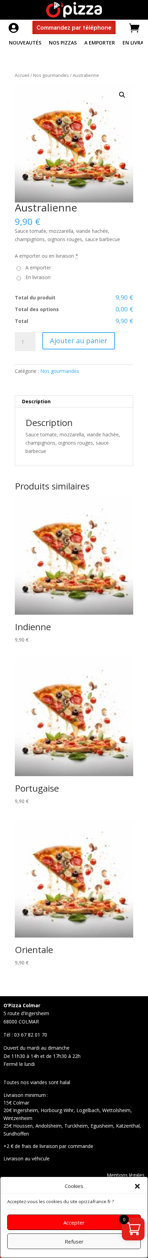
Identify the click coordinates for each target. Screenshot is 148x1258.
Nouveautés (25, 43)
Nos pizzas (63, 43)
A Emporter (99, 43)
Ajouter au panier (78, 340)
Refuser (74, 1241)
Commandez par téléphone (74, 27)
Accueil (22, 75)
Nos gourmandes (51, 75)
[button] (137, 1186)
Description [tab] (36, 401)
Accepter (74, 1222)
